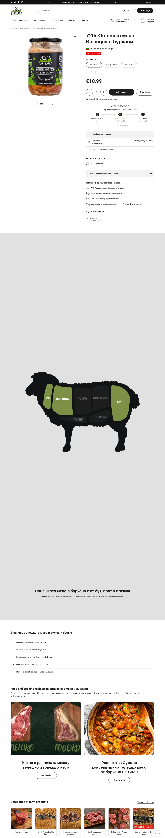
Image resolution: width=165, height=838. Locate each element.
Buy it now (145, 92)
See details (45, 775)
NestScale (125, 125)
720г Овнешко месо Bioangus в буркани (45, 28)
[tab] (97, 143)
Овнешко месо (24, 28)
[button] (145, 10)
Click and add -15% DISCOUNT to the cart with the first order (82, 2)
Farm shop (14, 28)
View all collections (146, 802)
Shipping (99, 99)
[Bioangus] (16, 11)
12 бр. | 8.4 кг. (94, 72)
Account (130, 11)
